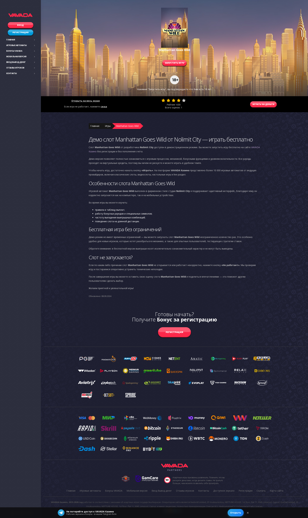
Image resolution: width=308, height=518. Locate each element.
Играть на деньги (263, 104)
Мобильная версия (16, 56)
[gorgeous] (184, 100)
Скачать (261, 490)
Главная (10, 39)
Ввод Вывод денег (16, 62)
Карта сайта (276, 490)
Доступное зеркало (224, 490)
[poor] (168, 100)
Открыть (235, 512)
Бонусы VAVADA (14, 51)
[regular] (173, 100)
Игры (108, 125)
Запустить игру (174, 62)
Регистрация (21, 32)
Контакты (11, 73)
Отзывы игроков (15, 67)
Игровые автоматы (16, 45)
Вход (20, 25)
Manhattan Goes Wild (127, 125)
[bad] (163, 100)
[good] (178, 100)
